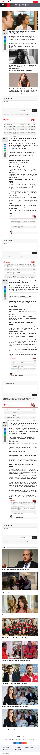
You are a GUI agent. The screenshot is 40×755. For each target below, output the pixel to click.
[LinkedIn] (5, 41)
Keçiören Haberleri (18, 747)
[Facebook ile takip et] (14, 743)
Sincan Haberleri (6, 749)
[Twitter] (5, 39)
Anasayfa (5, 9)
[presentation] (5, 5)
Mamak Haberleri (18, 749)
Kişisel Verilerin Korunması (29, 739)
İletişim (10, 739)
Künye (6, 739)
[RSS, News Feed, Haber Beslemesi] (25, 743)
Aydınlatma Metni (21, 739)
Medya (9, 9)
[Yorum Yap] (5, 49)
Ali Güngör (15, 232)
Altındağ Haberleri (29, 747)
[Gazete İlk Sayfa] (7, 1)
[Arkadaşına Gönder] (5, 45)
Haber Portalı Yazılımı (7, 753)
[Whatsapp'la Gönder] (5, 43)
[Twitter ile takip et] (17, 743)
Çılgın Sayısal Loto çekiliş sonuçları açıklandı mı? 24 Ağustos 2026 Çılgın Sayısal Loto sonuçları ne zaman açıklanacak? (22, 5)
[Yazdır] (5, 47)
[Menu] (34, 2)
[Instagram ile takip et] (22, 743)
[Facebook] (5, 37)
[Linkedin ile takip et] (20, 743)
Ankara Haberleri (6, 747)
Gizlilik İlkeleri (14, 739)
